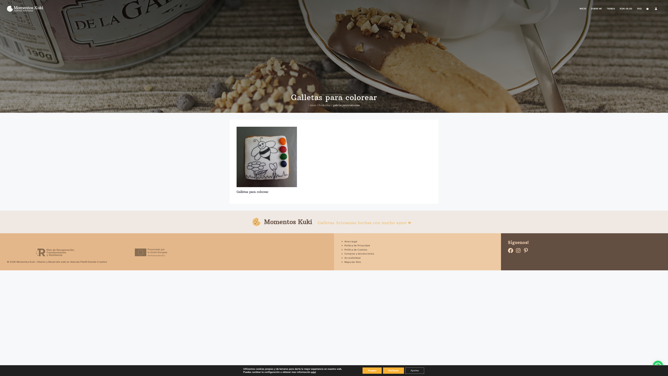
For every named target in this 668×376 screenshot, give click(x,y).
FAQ (639, 8)
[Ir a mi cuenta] (656, 8)
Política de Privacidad (357, 245)
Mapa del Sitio (352, 262)
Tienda (611, 8)
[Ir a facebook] (510, 250)
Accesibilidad (352, 257)
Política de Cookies (355, 249)
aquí (313, 372)
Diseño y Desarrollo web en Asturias (58, 261)
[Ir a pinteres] (525, 250)
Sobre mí (596, 8)
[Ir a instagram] (518, 250)
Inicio (583, 8)
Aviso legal (350, 241)
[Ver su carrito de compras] (647, 8)
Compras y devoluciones (359, 253)
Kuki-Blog (626, 8)
